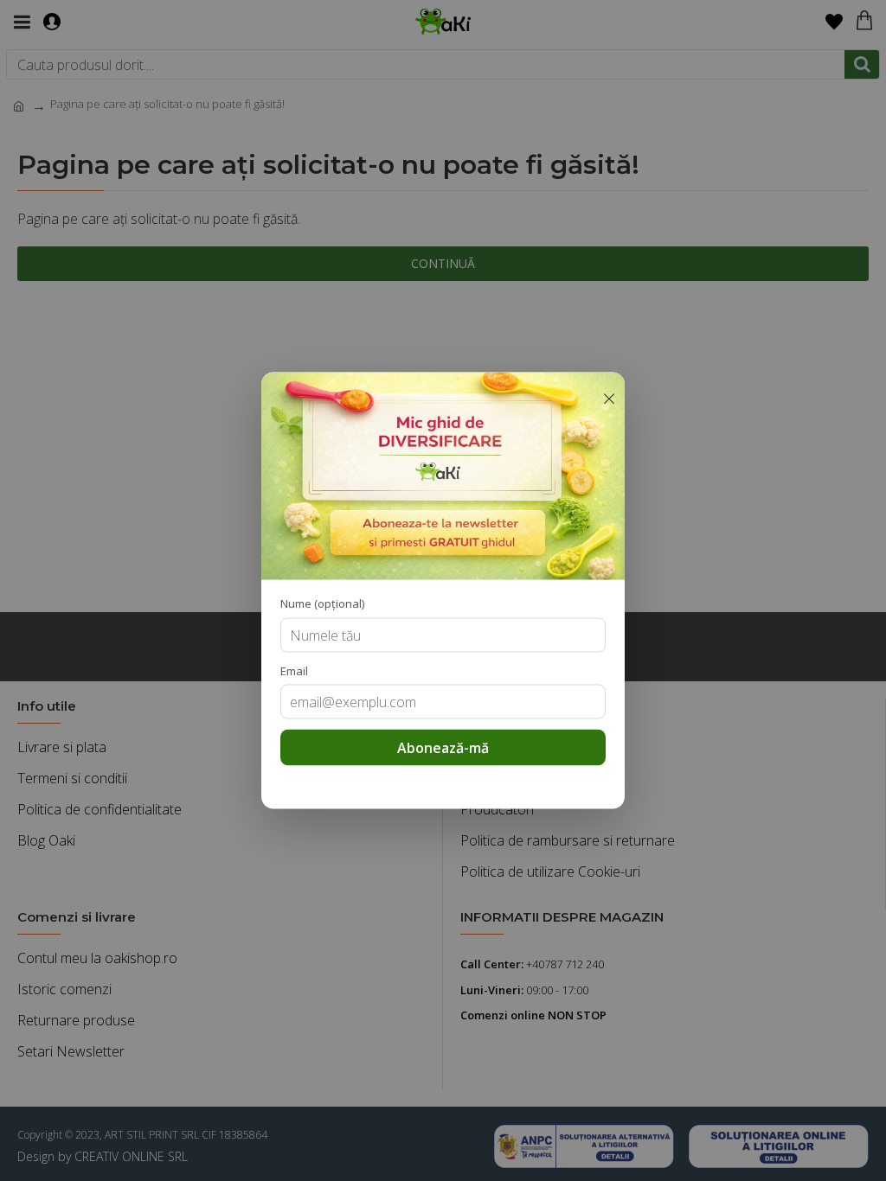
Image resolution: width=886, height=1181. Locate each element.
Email (294, 670)
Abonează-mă (443, 747)
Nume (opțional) (322, 603)
